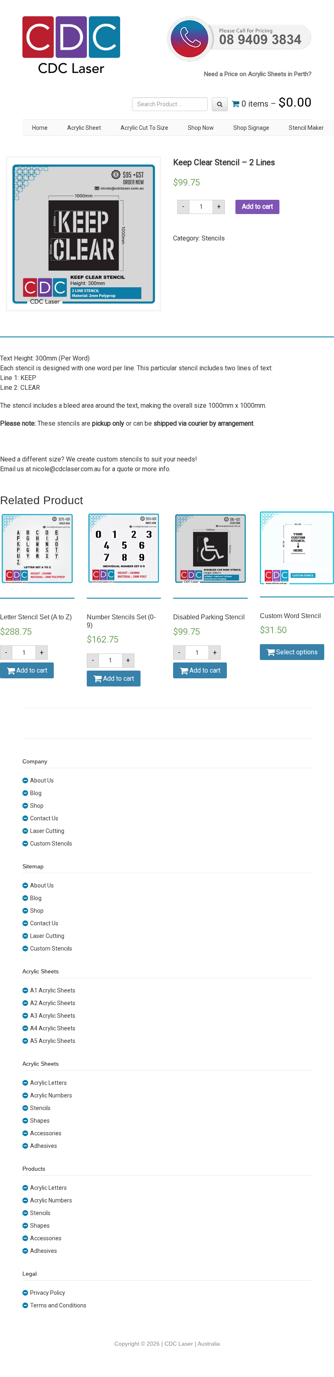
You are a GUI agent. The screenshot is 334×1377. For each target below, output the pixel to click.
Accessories (46, 1133)
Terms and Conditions (58, 1305)
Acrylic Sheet (84, 128)
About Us (42, 780)
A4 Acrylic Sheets (52, 1028)
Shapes (40, 1120)
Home (40, 128)
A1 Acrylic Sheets (52, 990)
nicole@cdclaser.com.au (67, 469)
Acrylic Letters (48, 1083)
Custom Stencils (51, 843)
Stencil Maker (306, 128)
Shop (37, 805)
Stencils (213, 238)
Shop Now (201, 128)
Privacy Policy (47, 1293)
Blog (36, 793)
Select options (296, 652)
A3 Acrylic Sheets (52, 1015)
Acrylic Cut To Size (144, 128)
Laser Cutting (47, 831)
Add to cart (257, 206)
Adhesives (43, 1146)
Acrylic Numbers (51, 1095)
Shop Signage (251, 128)
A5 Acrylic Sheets (52, 1041)
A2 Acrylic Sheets (52, 1003)
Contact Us (44, 818)
